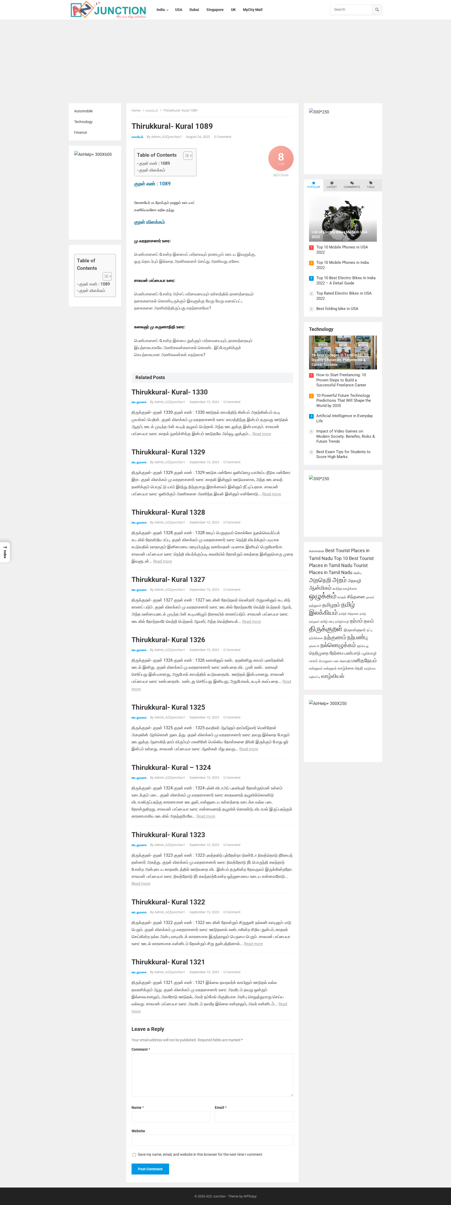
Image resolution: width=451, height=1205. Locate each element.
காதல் (341, 597)
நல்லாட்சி (314, 646)
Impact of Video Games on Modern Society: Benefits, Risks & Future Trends (345, 436)
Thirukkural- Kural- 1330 (170, 392)
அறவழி (354, 580)
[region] (67, 1167)
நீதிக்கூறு (363, 646)
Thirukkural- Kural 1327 (168, 579)
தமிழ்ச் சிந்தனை (349, 614)
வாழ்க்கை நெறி (350, 668)
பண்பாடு (352, 653)
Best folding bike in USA (337, 308)
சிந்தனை (356, 597)
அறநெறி (320, 580)
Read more (261, 433)
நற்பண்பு (357, 637)
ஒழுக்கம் (322, 595)
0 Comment (222, 137)
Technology (83, 122)
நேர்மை (336, 653)
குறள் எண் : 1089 (94, 284)
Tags (371, 187)
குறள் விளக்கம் (92, 290)
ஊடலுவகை (139, 402)
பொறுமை (326, 661)
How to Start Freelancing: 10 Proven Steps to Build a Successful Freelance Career (341, 380)
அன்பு (357, 573)
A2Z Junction (215, 1196)
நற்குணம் (335, 637)
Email (221, 1107)
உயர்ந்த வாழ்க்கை (345, 589)
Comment (141, 1049)
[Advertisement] (225, 61)
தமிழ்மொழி (342, 621)
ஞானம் (370, 597)
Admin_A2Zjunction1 (166, 137)
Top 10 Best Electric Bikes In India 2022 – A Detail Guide (346, 280)
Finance (80, 132)
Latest (332, 187)
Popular (313, 187)
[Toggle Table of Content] (104, 276)
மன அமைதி (342, 661)
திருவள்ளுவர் (355, 630)
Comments (352, 187)
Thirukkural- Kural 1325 (168, 707)
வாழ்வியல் (332, 676)
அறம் (339, 580)
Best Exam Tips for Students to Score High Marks (343, 454)
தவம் (369, 621)
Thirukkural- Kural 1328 (168, 512)
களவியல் (151, 110)
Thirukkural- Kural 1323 (168, 835)
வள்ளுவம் (316, 668)
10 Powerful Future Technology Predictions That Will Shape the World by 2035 (343, 400)
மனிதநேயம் (364, 661)
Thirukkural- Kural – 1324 (171, 767)
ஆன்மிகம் (320, 588)
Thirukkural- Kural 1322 (168, 902)
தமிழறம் (331, 605)
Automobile (83, 111)
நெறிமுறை (319, 653)
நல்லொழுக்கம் (338, 645)
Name (138, 1107)
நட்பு (369, 630)
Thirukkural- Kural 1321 (168, 962)
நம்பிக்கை (316, 638)
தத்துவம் (315, 605)
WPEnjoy (250, 1196)
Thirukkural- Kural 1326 (168, 640)
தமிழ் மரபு (327, 621)
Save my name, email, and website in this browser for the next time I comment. (200, 1154)
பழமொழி (369, 653)
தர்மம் (356, 621)
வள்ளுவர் (330, 668)
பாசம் (313, 661)
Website (138, 1131)
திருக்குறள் (326, 628)
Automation (316, 551)
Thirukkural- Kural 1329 (168, 452)
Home (136, 110)
